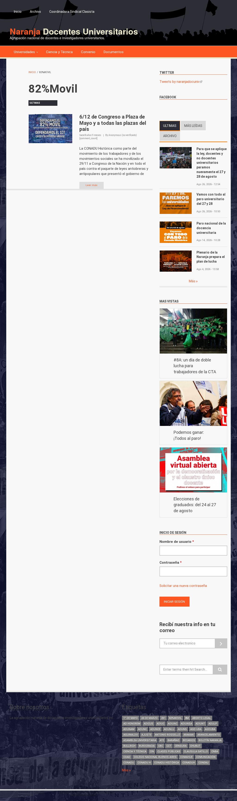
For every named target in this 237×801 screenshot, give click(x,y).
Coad (126, 757)
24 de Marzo (149, 718)
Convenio (88, 52)
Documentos (114, 52)
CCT (168, 745)
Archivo (35, 11)
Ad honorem (131, 723)
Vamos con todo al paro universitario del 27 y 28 (210, 199)
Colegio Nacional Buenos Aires (155, 757)
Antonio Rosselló (167, 734)
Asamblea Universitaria (139, 740)
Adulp (213, 723)
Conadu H (144, 762)
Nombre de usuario (176, 542)
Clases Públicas (168, 751)
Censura (181, 745)
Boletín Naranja (210, 740)
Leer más (91, 185)
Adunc (142, 729)
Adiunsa (186, 723)
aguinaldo (130, 734)
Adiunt (200, 723)
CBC (160, 745)
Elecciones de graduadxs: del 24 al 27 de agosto (195, 504)
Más (192, 281)
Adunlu (169, 729)
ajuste (146, 734)
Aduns (182, 729)
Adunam (128, 729)
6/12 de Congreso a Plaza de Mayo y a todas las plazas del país (112, 123)
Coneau (203, 762)
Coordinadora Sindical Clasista (71, 11)
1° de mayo (130, 718)
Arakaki (189, 734)
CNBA (214, 751)
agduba (210, 729)
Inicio (18, 11)
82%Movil (175, 718)
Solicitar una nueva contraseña (183, 586)
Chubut (195, 745)
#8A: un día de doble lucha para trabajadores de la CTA (195, 365)
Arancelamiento (208, 734)
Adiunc (172, 723)
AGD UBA (195, 729)
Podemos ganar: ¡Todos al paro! (189, 435)
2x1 (163, 718)
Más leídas (193, 126)
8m (187, 718)
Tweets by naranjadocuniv (180, 82)
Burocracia (147, 745)
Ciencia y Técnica (59, 52)
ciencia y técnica (134, 751)
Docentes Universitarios (74, 31)
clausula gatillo (196, 751)
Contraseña (170, 562)
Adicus (148, 723)
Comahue (186, 757)
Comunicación (205, 757)
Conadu (128, 762)
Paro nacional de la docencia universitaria (211, 228)
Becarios (189, 740)
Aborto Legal (201, 718)
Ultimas (171, 126)
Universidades (24, 52)
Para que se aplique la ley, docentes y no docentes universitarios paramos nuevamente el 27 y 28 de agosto (211, 162)
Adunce (155, 729)
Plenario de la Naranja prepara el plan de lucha (210, 257)
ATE (162, 740)
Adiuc (160, 723)
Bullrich (129, 745)
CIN (152, 751)
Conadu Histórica (166, 762)
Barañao (173, 740)
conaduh (188, 762)
